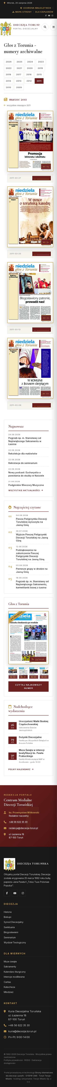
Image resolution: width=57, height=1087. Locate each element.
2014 (8, 81)
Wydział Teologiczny (15, 942)
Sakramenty (10, 966)
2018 (8, 74)
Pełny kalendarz (19, 769)
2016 (29, 74)
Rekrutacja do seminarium (22, 461)
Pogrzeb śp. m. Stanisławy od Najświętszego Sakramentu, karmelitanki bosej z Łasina (32, 583)
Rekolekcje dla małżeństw (22, 452)
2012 (29, 81)
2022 (9, 68)
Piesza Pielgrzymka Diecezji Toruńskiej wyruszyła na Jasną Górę (31, 520)
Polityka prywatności (13, 1060)
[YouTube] (49, 15)
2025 (19, 61)
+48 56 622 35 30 (18, 822)
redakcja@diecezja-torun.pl (23, 828)
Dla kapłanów (44, 12)
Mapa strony (23, 12)
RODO (27, 1060)
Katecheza (9, 987)
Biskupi (7, 917)
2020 (30, 68)
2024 (30, 61)
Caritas (7, 982)
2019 (40, 68)
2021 (19, 68)
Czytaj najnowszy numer (28, 686)
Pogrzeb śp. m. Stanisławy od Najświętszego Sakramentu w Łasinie (24, 440)
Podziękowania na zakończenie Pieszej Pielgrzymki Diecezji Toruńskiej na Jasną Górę (30, 553)
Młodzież (8, 992)
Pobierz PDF (43, 178)
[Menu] (53, 27)
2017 (18, 74)
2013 (18, 81)
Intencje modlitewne (14, 976)
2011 (39, 81)
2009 (19, 87)
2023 (41, 61)
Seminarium (10, 937)
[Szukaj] (44, 27)
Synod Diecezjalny (13, 922)
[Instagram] (52, 15)
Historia (8, 912)
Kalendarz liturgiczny (15, 971)
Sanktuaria (9, 927)
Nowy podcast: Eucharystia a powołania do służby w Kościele (26, 472)
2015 (39, 74)
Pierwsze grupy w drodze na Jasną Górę (32, 568)
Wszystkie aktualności (24, 490)
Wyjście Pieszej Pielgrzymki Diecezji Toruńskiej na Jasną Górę (32, 536)
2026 (9, 61)
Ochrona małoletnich (37, 8)
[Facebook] (46, 15)
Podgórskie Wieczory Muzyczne (26, 483)
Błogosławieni (11, 932)
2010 (8, 87)
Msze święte (10, 961)
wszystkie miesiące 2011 (18, 105)
